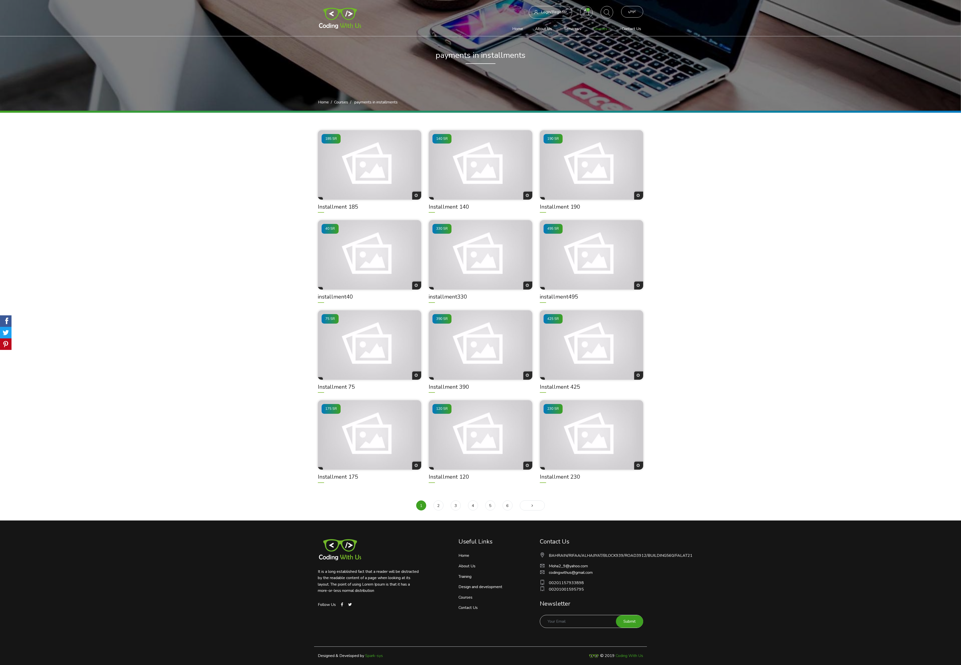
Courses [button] (600, 29)
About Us (543, 29)
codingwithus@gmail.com (571, 572)
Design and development (480, 587)
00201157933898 (566, 583)
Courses (341, 102)
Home (518, 29)
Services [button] (571, 29)
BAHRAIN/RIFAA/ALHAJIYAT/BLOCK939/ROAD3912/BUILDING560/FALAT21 (596, 555)
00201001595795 (566, 589)
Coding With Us (629, 655)
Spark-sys (374, 655)
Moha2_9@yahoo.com (568, 566)
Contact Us (631, 29)
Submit (629, 621)
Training (464, 576)
